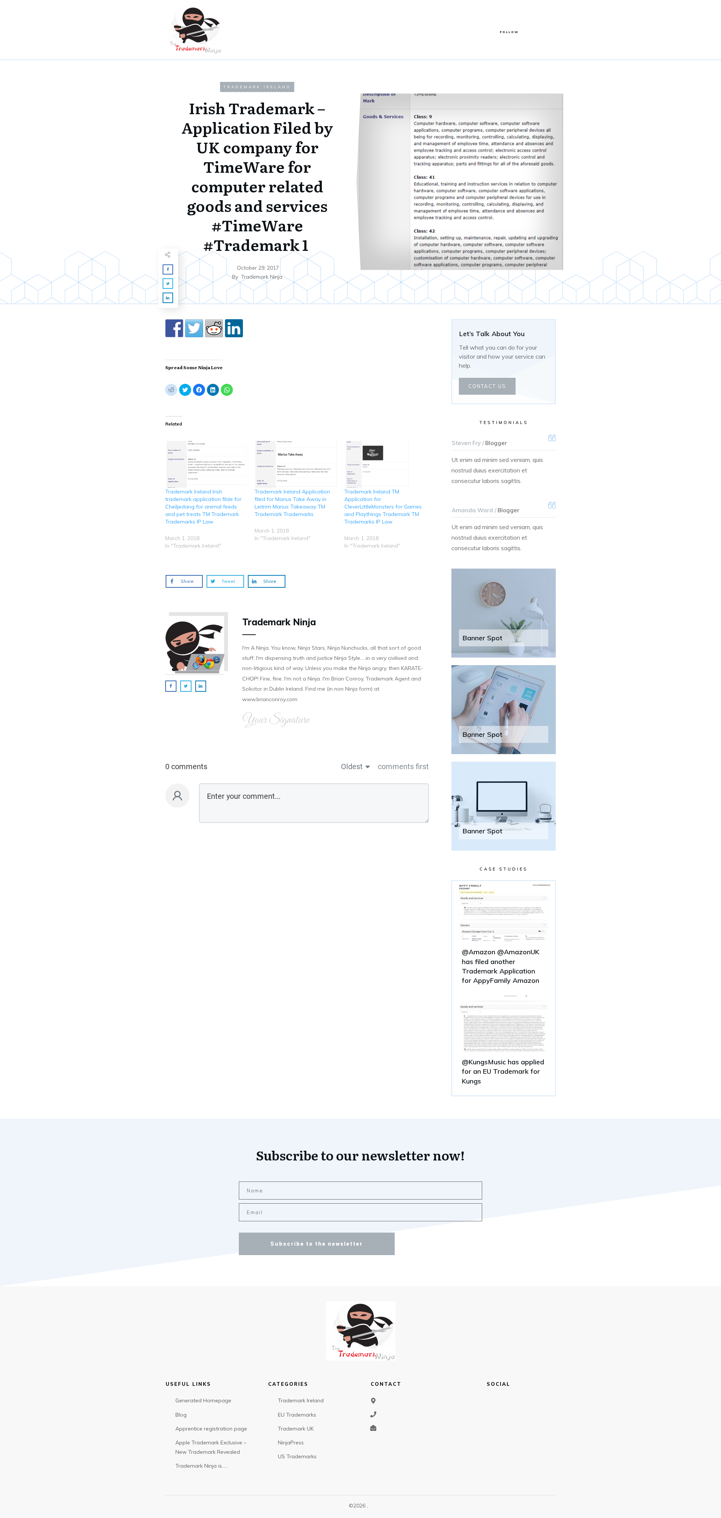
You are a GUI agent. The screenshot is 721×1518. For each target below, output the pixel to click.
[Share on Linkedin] (234, 328)
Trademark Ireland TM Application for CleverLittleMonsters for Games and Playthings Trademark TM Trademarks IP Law (383, 506)
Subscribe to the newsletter (316, 1244)
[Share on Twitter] (194, 328)
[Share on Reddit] (214, 328)
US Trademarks (297, 1456)
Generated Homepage (203, 1400)
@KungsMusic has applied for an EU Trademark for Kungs (503, 1043)
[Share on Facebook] (174, 328)
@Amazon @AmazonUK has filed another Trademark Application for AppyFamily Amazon (503, 938)
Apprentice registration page (211, 1428)
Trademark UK (296, 1428)
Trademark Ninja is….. (201, 1465)
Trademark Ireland (257, 87)
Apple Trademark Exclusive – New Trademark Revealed (210, 1447)
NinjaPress (291, 1442)
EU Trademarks (297, 1414)
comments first (403, 766)
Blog (181, 1414)
